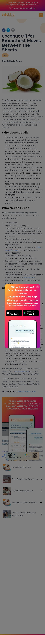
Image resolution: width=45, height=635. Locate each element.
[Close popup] (37, 286)
